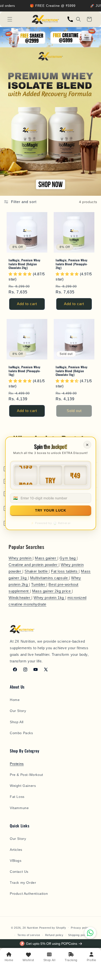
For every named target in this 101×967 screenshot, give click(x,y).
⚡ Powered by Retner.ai (51, 523)
